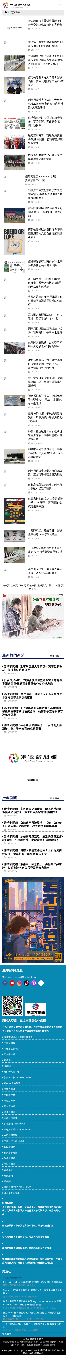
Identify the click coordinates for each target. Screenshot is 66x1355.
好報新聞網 (9, 1158)
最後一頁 (32, 585)
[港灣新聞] (33, 758)
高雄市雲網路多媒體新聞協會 (18, 1037)
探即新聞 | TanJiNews (14, 1124)
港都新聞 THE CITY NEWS (17, 1187)
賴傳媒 (7, 1060)
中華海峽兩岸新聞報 (14, 1141)
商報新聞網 (9, 1164)
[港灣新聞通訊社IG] (19, 983)
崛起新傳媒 (10, 1101)
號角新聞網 (9, 1112)
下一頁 (22, 585)
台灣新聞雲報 (11, 1135)
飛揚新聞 (8, 1176)
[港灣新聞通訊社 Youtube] (12, 985)
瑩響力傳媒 (9, 1089)
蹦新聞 (7, 1181)
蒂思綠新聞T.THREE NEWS (18, 1129)
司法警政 (15, 12)
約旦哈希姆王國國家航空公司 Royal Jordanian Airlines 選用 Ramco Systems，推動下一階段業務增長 (32, 1303)
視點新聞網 (9, 1147)
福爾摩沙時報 (10, 1153)
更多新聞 (6, 1334)
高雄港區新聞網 (12, 1049)
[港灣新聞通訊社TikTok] (26, 983)
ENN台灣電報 (11, 1118)
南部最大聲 (9, 1095)
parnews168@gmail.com (25, 977)
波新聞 (7, 1066)
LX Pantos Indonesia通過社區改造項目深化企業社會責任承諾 (33, 1282)
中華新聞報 (9, 1043)
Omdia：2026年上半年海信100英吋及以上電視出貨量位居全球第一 (32, 1292)
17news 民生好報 (12, 1083)
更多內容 (55, 656)
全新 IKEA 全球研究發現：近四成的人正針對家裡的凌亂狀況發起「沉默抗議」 (32, 1314)
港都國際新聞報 (12, 1193)
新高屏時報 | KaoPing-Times (18, 1077)
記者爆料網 (9, 1054)
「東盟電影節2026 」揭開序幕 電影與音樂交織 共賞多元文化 (32, 1325)
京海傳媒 (9, 1170)
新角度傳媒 (9, 1106)
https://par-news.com (27, 1350)
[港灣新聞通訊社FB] (5, 985)
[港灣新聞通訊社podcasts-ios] (34, 983)
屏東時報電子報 (12, 1072)
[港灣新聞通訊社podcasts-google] (41, 983)
